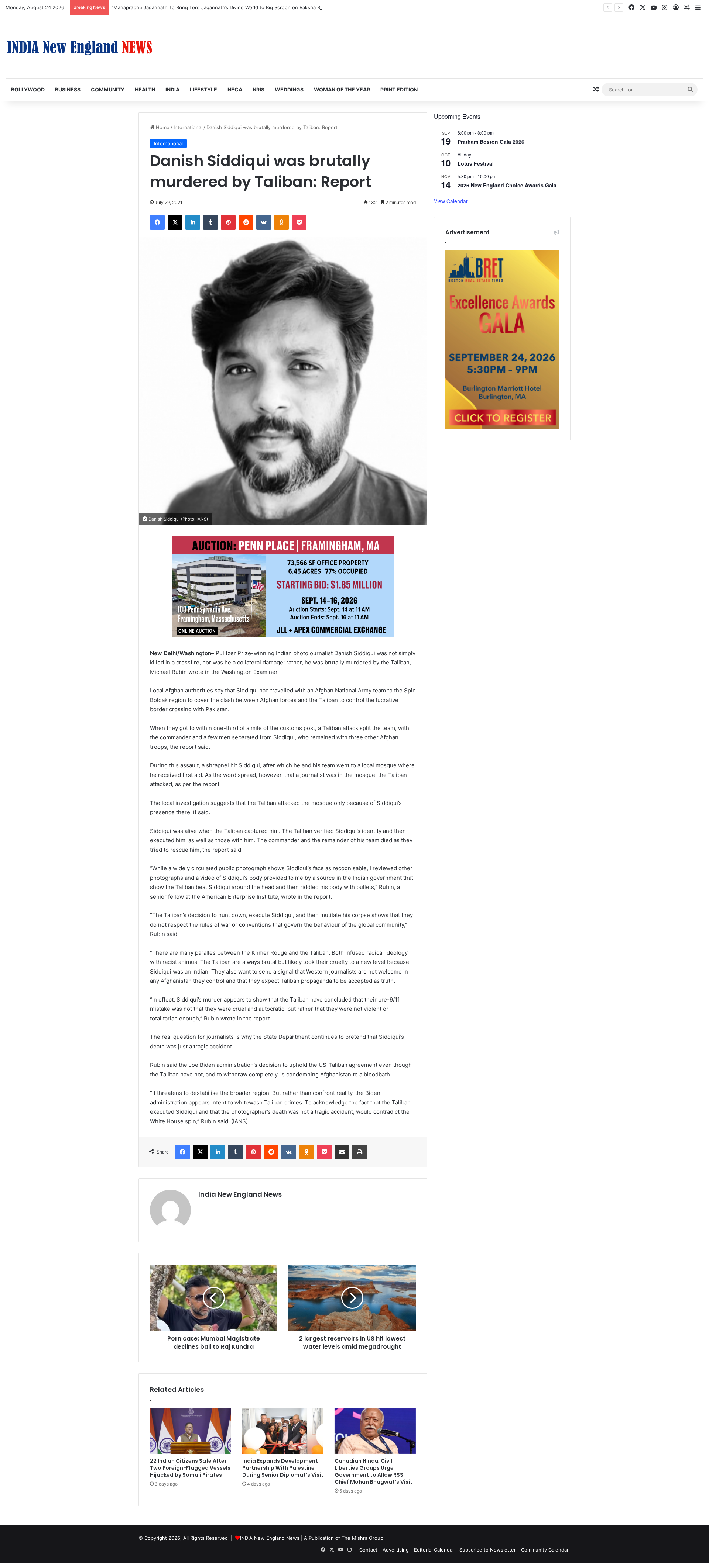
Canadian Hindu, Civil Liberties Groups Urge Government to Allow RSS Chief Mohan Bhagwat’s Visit (373, 1471)
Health (145, 89)
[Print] (359, 1152)
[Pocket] (299, 222)
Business (68, 89)
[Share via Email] (342, 1152)
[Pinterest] (228, 222)
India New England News (240, 1194)
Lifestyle (203, 89)
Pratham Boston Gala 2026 (491, 141)
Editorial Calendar (434, 1550)
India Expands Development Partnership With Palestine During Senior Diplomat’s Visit (282, 1468)
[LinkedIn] (192, 222)
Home (161, 127)
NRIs (258, 89)
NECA (234, 89)
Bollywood (28, 89)
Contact (368, 1550)
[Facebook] (157, 222)
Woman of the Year (342, 89)
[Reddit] (246, 222)
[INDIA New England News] (79, 46)
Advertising (396, 1550)
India (172, 89)
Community (107, 89)
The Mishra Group (362, 1538)
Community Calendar (545, 1550)
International (188, 127)
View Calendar (451, 201)
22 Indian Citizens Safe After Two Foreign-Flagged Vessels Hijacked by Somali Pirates (190, 1468)
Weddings (289, 89)
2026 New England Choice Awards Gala (507, 185)
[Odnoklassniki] (281, 222)
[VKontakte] (263, 222)
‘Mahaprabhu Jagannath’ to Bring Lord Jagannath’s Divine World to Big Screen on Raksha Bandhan (224, 7)
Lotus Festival (476, 163)
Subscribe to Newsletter (487, 1550)
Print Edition (399, 89)
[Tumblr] (210, 222)
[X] (175, 222)
